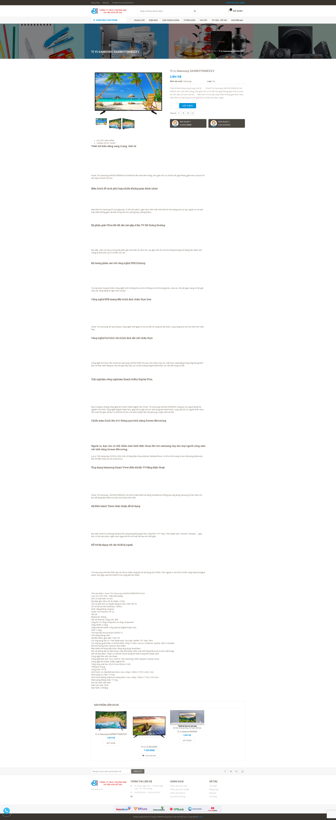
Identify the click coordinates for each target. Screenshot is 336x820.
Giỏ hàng (213, 796)
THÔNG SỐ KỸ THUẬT (106, 143)
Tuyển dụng (189, 20)
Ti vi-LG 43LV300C (149, 747)
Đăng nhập (95, 2)
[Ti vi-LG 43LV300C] (149, 727)
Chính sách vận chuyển (179, 789)
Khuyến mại (237, 20)
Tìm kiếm (213, 786)
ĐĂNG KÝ (138, 771)
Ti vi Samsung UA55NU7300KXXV (111, 734)
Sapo (200, 817)
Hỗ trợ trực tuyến (236, 2)
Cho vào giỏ (150, 756)
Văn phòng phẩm (170, 20)
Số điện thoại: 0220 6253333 (122, 2)
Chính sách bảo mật (178, 786)
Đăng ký (106, 2)
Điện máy (153, 20)
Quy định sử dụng (177, 796)
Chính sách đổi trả (177, 793)
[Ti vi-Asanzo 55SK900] (187, 719)
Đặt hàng (187, 105)
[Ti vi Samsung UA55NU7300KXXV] (111, 721)
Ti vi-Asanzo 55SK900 (187, 731)
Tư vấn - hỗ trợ (219, 20)
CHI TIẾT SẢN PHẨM (105, 140)
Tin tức (203, 20)
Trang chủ (139, 20)
